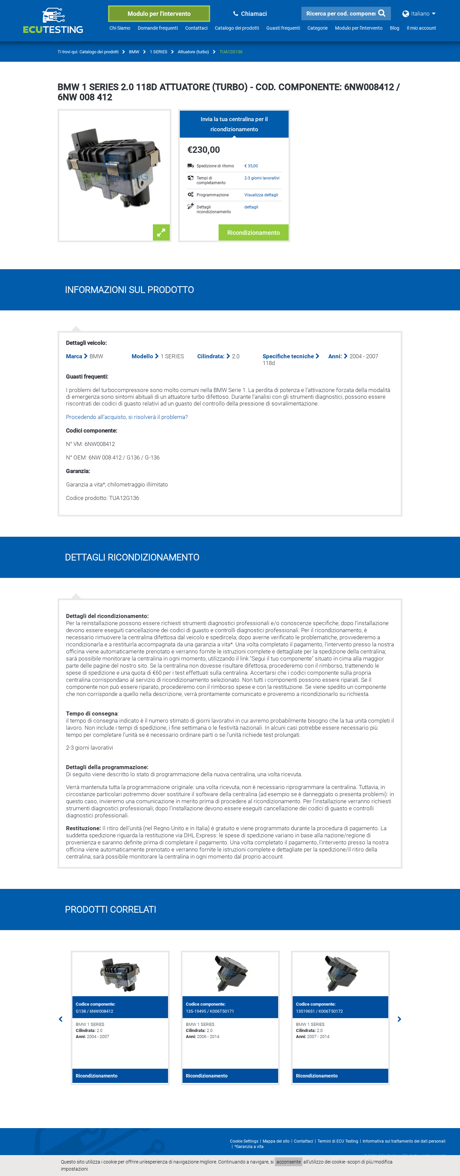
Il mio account (421, 28)
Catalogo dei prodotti (237, 28)
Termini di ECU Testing (338, 1141)
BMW (134, 51)
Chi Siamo (119, 28)
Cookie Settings (244, 1141)
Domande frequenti (158, 28)
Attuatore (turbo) (193, 51)
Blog (394, 28)
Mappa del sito (276, 1141)
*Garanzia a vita (249, 1146)
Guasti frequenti (283, 28)
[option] (120, 1018)
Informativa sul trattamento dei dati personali (404, 1141)
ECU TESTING (62, 25)
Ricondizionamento (253, 232)
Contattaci (196, 28)
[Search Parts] (381, 13)
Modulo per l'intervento (159, 13)
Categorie (317, 28)
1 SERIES (158, 51)
